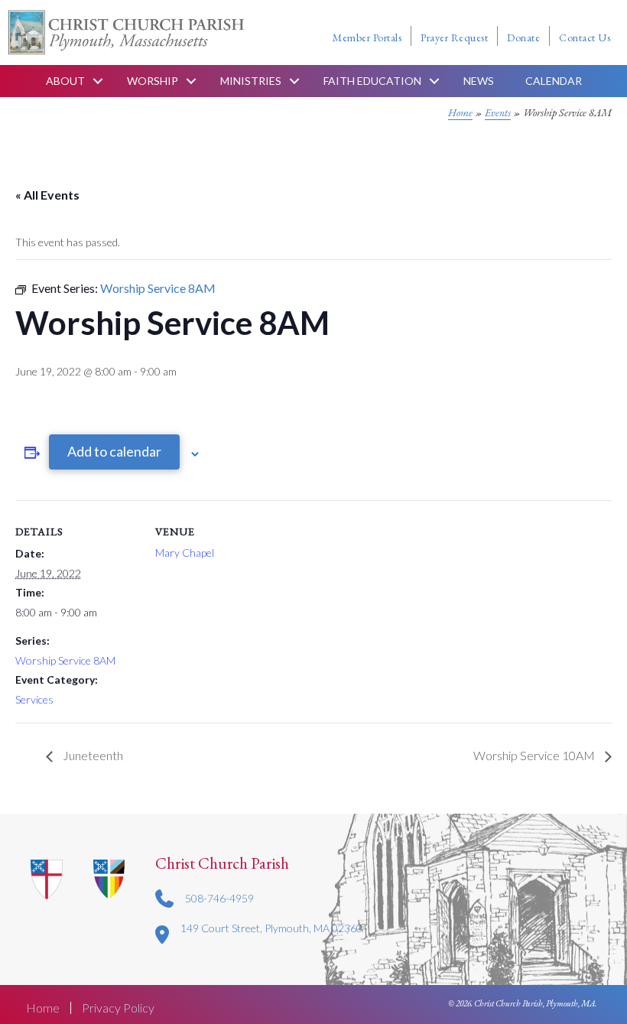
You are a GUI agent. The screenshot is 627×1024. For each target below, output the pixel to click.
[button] (98, 81)
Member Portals (367, 37)
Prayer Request (454, 37)
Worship (152, 80)
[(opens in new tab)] (109, 878)
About (65, 80)
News (478, 80)
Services (34, 699)
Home (460, 112)
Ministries (250, 80)
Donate (523, 37)
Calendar (553, 80)
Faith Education (372, 80)
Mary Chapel (184, 552)
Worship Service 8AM (65, 660)
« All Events (47, 194)
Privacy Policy (118, 1008)
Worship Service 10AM (535, 755)
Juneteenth (91, 755)
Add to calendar (114, 451)
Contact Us (584, 37)
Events (498, 112)
